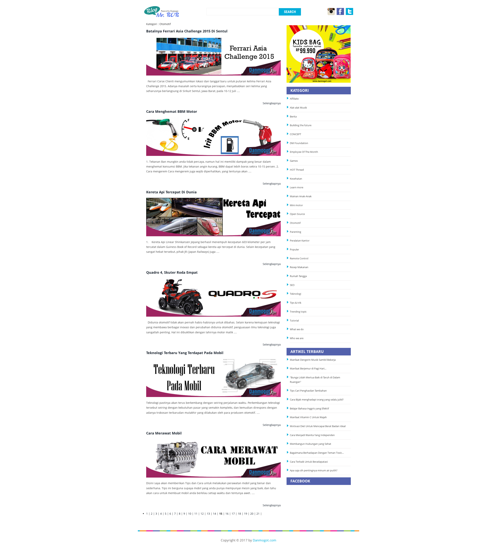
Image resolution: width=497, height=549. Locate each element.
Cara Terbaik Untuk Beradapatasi (309, 461)
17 (233, 513)
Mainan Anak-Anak (301, 196)
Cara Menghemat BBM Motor (171, 111)
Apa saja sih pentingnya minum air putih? (313, 470)
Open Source (297, 214)
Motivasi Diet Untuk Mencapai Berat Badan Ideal (318, 426)
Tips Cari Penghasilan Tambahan (308, 390)
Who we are (296, 338)
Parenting (295, 232)
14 (214, 513)
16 (227, 513)
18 (239, 513)
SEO (292, 285)
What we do (297, 329)
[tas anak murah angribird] (319, 54)
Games (294, 160)
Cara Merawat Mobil (164, 433)
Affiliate (294, 98)
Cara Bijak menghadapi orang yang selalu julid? (317, 399)
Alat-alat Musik (298, 107)
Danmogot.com (264, 540)
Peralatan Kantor (299, 240)
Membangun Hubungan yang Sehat (311, 444)
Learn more (296, 187)
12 (202, 513)
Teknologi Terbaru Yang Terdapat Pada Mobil (184, 352)
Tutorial (294, 320)
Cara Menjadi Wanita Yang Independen (312, 435)
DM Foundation (299, 143)
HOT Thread (297, 169)
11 (195, 513)
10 (189, 513)
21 (258, 513)
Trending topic (298, 311)
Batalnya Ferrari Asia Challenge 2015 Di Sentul (187, 31)
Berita (293, 116)
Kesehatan (296, 178)
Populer (294, 249)
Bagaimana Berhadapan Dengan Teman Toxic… (317, 452)
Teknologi (295, 293)
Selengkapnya (272, 103)
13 (208, 513)
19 (245, 513)
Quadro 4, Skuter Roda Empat (172, 272)
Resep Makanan (299, 267)
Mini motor (296, 205)
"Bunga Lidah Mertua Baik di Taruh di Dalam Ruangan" (315, 380)
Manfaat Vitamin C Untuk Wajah (308, 417)
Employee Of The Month (304, 152)
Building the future (300, 125)
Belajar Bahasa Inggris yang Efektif (309, 408)
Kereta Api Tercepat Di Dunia (171, 192)
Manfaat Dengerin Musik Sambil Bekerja (313, 359)
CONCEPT (295, 134)
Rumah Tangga (298, 276)
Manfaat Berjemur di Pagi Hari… (308, 368)
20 (251, 513)
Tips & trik (295, 302)
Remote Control (299, 258)
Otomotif (295, 223)
